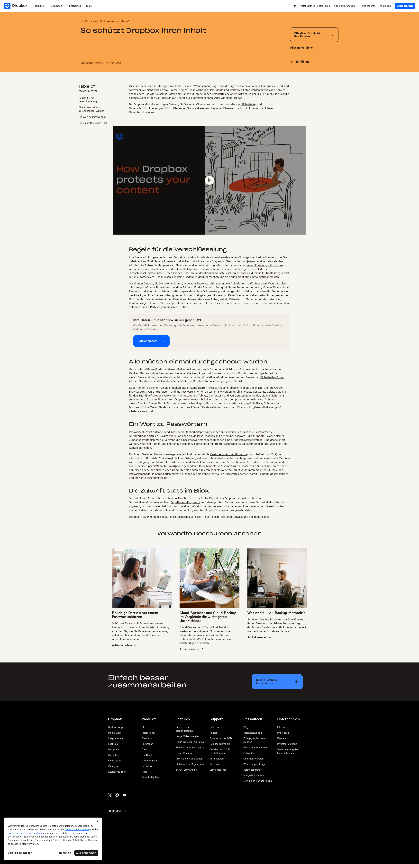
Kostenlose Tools (117, 771)
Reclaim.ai (147, 766)
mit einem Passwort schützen (201, 283)
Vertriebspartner (252, 769)
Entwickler (249, 753)
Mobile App (114, 732)
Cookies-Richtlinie (220, 743)
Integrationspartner (254, 775)
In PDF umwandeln (186, 769)
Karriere (281, 738)
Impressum (283, 732)
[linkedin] (302, 62)
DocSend (147, 755)
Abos (144, 771)
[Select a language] (295, 6)
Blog (245, 727)
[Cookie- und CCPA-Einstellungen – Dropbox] (53, 839)
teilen (167, 283)
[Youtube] (124, 795)
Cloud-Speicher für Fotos (190, 742)
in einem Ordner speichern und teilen (216, 303)
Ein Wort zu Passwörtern (92, 116)
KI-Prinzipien (217, 758)
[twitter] (292, 62)
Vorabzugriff (115, 760)
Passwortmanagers (200, 439)
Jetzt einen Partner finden (257, 780)
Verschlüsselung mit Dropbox (264, 265)
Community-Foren (253, 758)
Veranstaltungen (252, 732)
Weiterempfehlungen (255, 764)
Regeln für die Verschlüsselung (88, 99)
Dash (144, 749)
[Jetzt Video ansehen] (209, 180)
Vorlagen (113, 766)
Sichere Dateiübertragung (190, 747)
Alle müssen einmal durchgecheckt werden (91, 109)
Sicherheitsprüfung (272, 377)
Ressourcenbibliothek (255, 747)
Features (113, 743)
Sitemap (214, 764)
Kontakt (214, 732)
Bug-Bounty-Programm (185, 502)
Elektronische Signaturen (190, 764)
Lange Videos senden (188, 736)
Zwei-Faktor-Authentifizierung (229, 454)
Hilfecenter (216, 727)
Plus (144, 727)
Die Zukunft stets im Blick (93, 122)
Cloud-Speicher (183, 86)
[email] (308, 62)
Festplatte (218, 94)
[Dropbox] (18, 6)
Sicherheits (248, 104)
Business (147, 738)
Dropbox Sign (149, 760)
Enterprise (147, 743)
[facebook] (297, 62)
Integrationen (115, 738)
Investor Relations (287, 743)
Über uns (282, 727)
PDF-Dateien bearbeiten (189, 758)
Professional (148, 732)
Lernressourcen (218, 769)
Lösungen (113, 749)
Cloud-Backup (184, 753)
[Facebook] (117, 795)
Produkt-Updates (151, 777)
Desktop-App (115, 727)
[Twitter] (110, 795)
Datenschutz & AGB (221, 738)
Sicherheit (113, 755)
